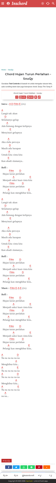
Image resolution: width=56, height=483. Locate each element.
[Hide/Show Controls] (39, 97)
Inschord (29, 481)
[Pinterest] (39, 467)
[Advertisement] (28, 38)
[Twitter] (16, 467)
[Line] (31, 467)
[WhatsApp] (23, 467)
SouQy (7, 461)
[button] (46, 467)
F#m (16, 104)
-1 (49, 475)
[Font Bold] (35, 97)
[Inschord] (25, 3)
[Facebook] (8, 467)
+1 (39, 475)
